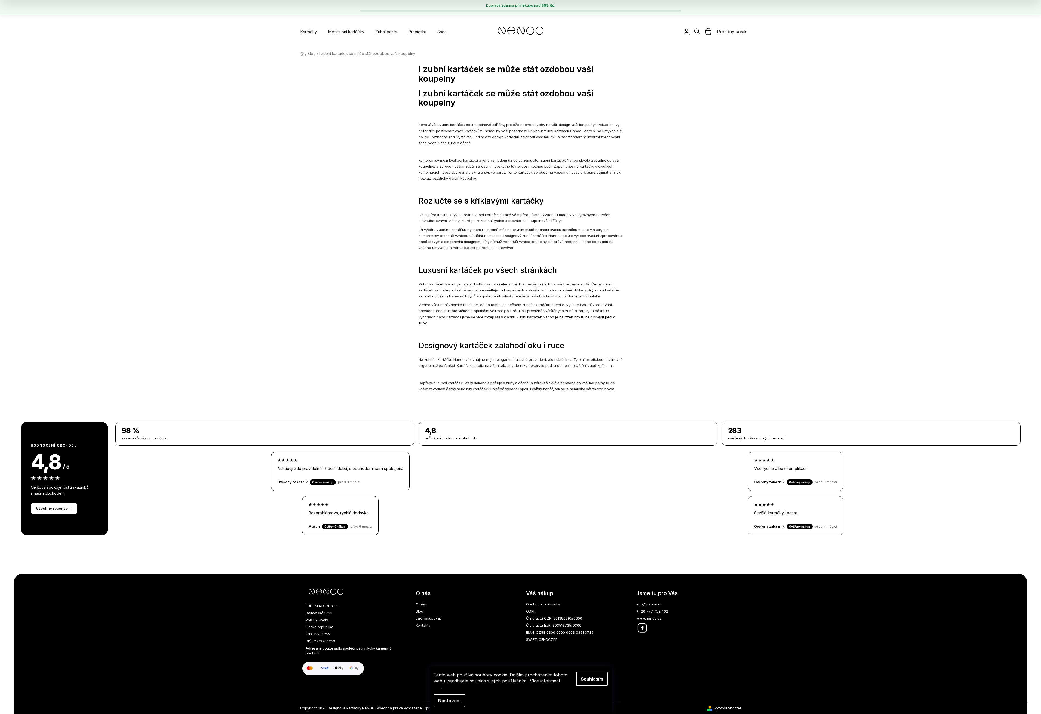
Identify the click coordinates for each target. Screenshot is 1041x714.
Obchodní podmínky (543, 604)
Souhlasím (592, 679)
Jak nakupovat (428, 618)
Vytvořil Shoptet (727, 708)
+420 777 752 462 (652, 611)
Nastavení (449, 700)
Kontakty (423, 625)
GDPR (531, 611)
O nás (421, 604)
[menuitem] (308, 31)
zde (437, 687)
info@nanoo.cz (649, 604)
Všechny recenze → (54, 508)
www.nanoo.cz (649, 618)
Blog (419, 611)
